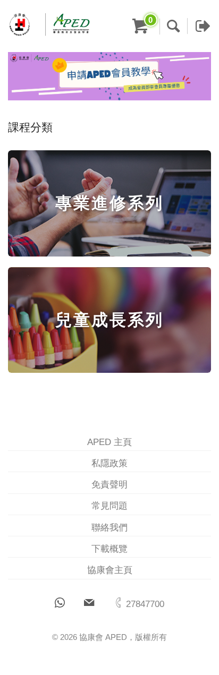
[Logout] (199, 26)
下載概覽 (109, 549)
